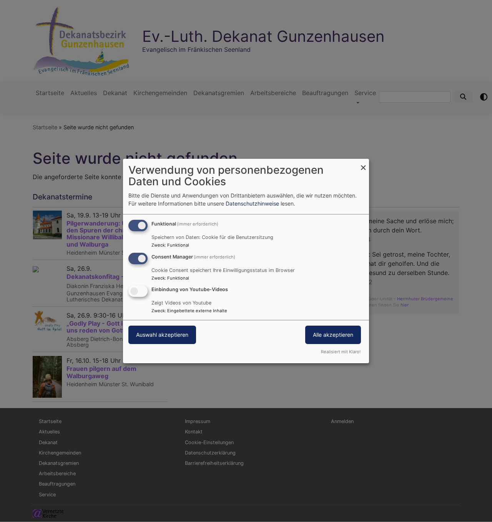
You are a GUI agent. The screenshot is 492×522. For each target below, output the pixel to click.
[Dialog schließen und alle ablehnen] (363, 163)
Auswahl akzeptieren (162, 335)
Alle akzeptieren (333, 335)
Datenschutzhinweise (252, 203)
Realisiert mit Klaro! (341, 351)
